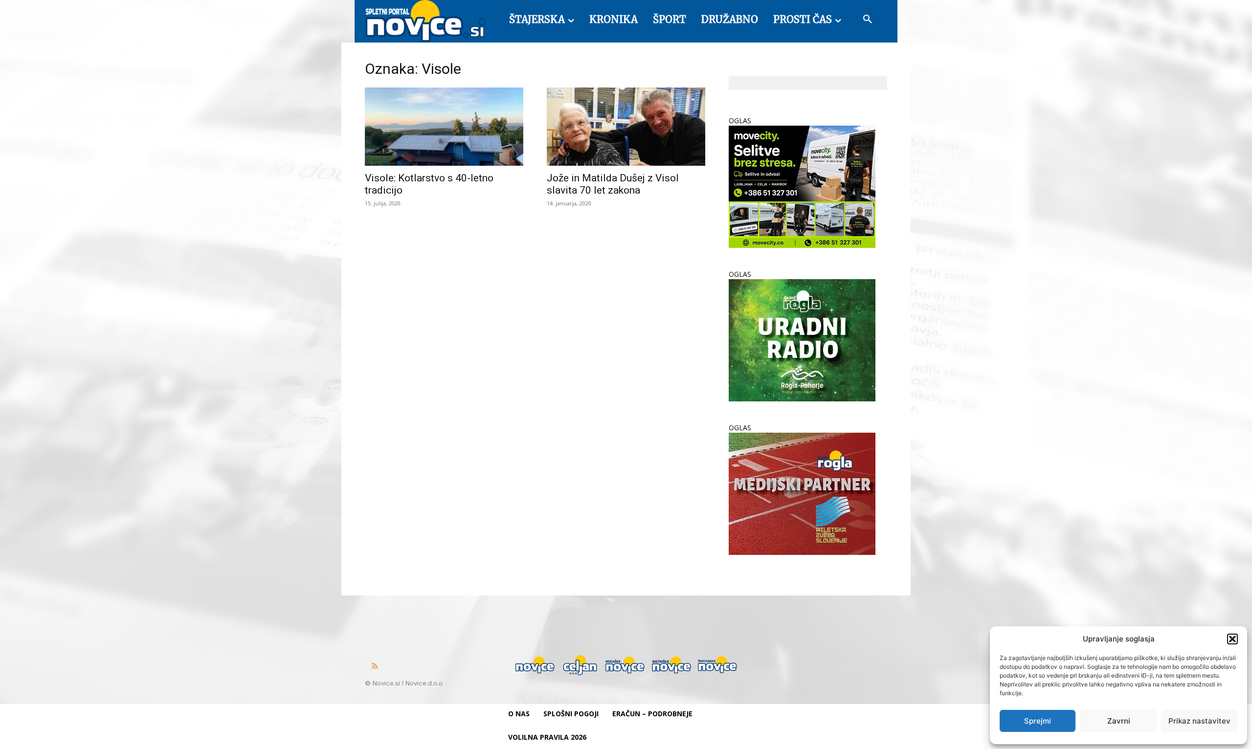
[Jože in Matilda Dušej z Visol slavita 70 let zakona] (626, 127)
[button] (1232, 639)
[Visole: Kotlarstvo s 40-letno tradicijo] (444, 127)
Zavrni (1118, 721)
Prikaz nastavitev (1199, 721)
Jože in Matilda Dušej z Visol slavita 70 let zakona (613, 184)
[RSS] (374, 666)
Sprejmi (1037, 721)
